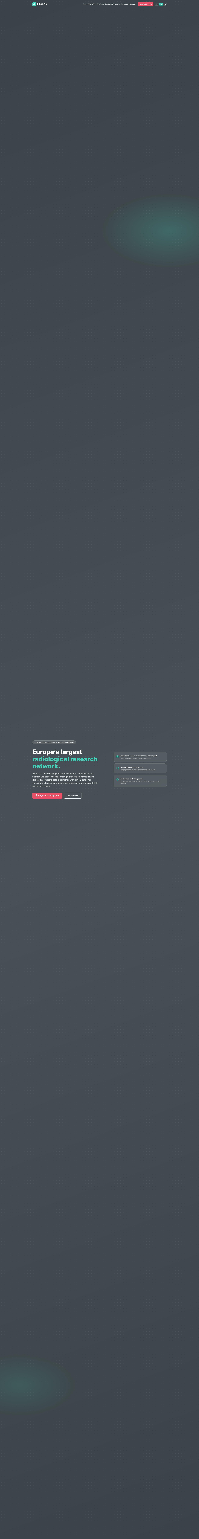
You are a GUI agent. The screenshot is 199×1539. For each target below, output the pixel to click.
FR (165, 4)
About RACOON (89, 4)
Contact (133, 4)
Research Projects (112, 4)
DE (157, 4)
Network (124, 4)
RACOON (42, 4)
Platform (100, 4)
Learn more (72, 795)
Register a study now (48, 795)
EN (161, 4)
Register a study (146, 4)
